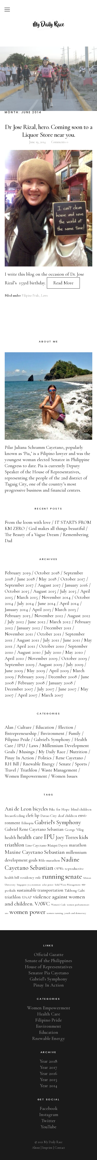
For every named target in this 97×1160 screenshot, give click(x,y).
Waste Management (59, 770)
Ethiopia (27, 823)
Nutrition (78, 752)
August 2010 (28, 652)
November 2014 (56, 597)
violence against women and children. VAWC (45, 900)
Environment (52, 733)
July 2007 (45, 689)
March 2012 (60, 622)
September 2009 (19, 664)
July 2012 (16, 622)
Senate (65, 764)
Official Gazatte (48, 954)
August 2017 (49, 585)
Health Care (48, 1014)
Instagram (48, 1114)
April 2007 (27, 695)
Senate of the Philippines (48, 961)
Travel (10, 770)
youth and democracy (75, 913)
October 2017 (73, 579)
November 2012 (48, 616)
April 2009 (59, 671)
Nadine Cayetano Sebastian (42, 864)
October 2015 (17, 591)
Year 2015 (48, 1079)
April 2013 (41, 609)
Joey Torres (67, 837)
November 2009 (42, 658)
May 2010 (74, 652)
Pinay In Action (19, 758)
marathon (77, 845)
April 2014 (69, 603)
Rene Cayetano (69, 758)
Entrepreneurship (20, 733)
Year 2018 (48, 1061)
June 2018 (26, 579)
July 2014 (25, 603)
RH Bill (12, 764)
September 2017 (19, 585)
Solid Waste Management (68, 884)
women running (55, 913)
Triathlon (28, 770)
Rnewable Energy (39, 764)
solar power (47, 884)
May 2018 (48, 579)
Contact (60, 1148)
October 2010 (51, 646)
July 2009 (74, 664)
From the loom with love (28, 522)
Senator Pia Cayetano (48, 973)
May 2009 (36, 671)
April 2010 (14, 658)
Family (75, 733)
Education (45, 727)
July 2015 (68, 591)
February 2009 (31, 677)
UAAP (27, 897)
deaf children (67, 816)
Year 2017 (48, 1067)
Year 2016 (48, 1073)
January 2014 (16, 609)
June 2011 (71, 640)
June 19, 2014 (37, 142)
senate (73, 876)
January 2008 (61, 683)
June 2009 (14, 671)
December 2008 (62, 677)
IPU (21, 746)
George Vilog (74, 829)
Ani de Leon (18, 808)
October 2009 (74, 658)
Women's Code (58, 904)
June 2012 (36, 622)
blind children (81, 809)
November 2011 (19, 634)
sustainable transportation (40, 890)
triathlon (13, 897)
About (36, 1148)
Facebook (48, 1108)
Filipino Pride (30, 296)
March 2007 (52, 695)
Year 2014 (48, 1086)
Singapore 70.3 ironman (29, 884)
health (10, 837)
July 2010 (52, 652)
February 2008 (31, 683)
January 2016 (76, 585)
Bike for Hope (59, 809)
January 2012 (28, 628)
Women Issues (64, 776)
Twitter (48, 1121)
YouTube (48, 1127)
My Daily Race (52, 752)
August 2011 (27, 640)
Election (65, 727)
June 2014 (47, 603)
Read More (63, 283)
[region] (48, 79)
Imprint (47, 1148)
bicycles (40, 809)
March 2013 (65, 609)
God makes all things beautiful (57, 528)
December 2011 (57, 628)
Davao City (48, 816)
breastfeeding (15, 816)
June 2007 (67, 689)
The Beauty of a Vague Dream (32, 534)
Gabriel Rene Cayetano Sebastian (34, 829)
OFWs (59, 868)
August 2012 (78, 616)
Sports (81, 764)
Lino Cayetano (35, 845)
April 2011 (25, 646)
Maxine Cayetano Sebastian (35, 852)
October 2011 (49, 634)
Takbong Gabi (75, 890)
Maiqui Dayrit (58, 845)
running (53, 876)
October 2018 (47, 573)
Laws (44, 296)
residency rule (30, 877)
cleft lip (32, 815)
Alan (9, 727)
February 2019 (18, 573)
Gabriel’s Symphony (48, 979)
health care (30, 837)
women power (27, 912)
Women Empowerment (26, 776)
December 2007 (19, 689)
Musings (27, 752)
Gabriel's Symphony (52, 739)
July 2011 (51, 640)
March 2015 (27, 597)
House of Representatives (48, 967)
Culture (24, 727)
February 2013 (17, 616)
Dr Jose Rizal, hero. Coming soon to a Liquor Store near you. (48, 130)
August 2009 (50, 664)
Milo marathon (49, 860)
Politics (45, 758)
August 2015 (44, 591)
